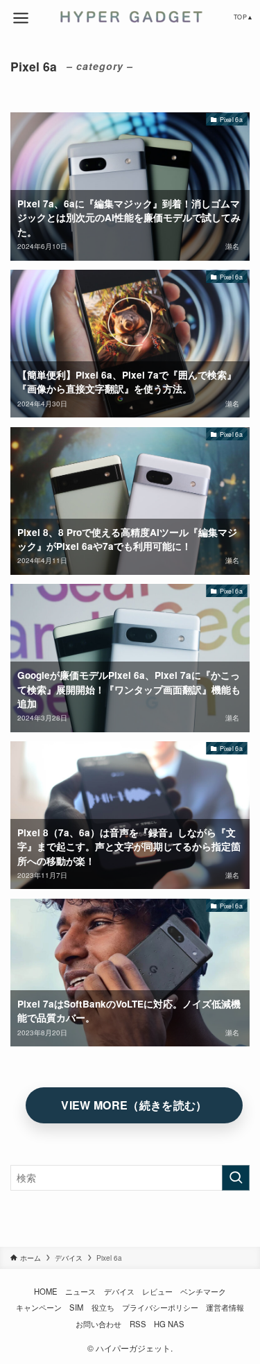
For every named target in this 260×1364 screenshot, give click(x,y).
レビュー (157, 1291)
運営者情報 (225, 1307)
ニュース (80, 1291)
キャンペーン (39, 1307)
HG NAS (169, 1323)
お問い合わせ (98, 1323)
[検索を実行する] (236, 1178)
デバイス (119, 1291)
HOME (46, 1291)
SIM (76, 1307)
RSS (138, 1323)
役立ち (103, 1307)
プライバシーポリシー (160, 1307)
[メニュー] (21, 18)
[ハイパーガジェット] (130, 16)
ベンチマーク (203, 1291)
